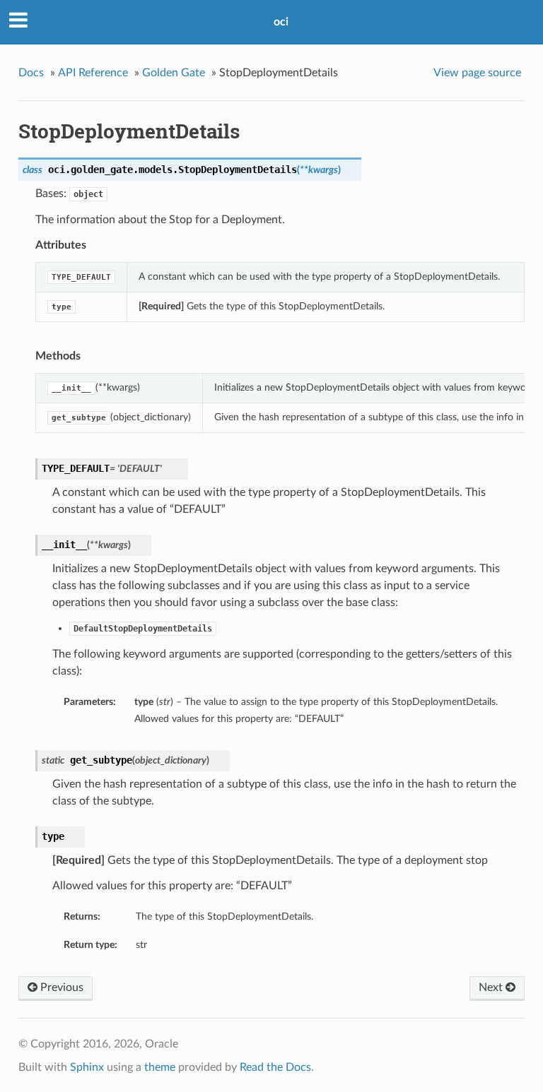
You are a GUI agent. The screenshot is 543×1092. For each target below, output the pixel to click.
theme (159, 1067)
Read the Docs (275, 1067)
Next (492, 987)
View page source (477, 72)
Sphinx (87, 1067)
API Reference (93, 72)
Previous (60, 987)
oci (281, 22)
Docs (31, 72)
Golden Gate (173, 72)
